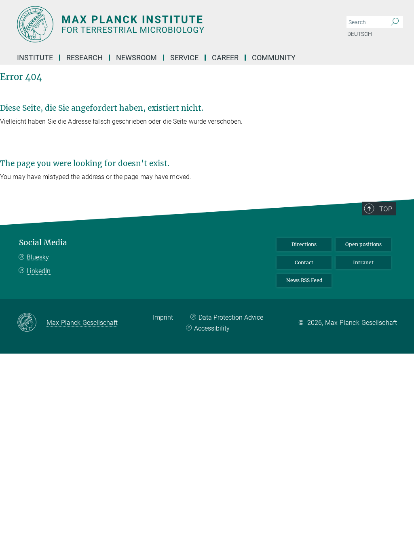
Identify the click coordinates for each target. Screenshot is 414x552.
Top (385, 209)
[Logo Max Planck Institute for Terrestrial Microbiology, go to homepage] (168, 24)
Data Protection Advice (231, 317)
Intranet (363, 262)
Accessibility (212, 328)
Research (84, 58)
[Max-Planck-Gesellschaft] (31, 323)
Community (274, 58)
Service (184, 58)
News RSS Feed (304, 280)
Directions (304, 244)
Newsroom (136, 58)
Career (225, 58)
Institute (35, 58)
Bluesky (38, 257)
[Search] (395, 22)
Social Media (43, 242)
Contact (304, 262)
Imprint (163, 317)
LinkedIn (39, 271)
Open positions (363, 244)
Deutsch (359, 34)
